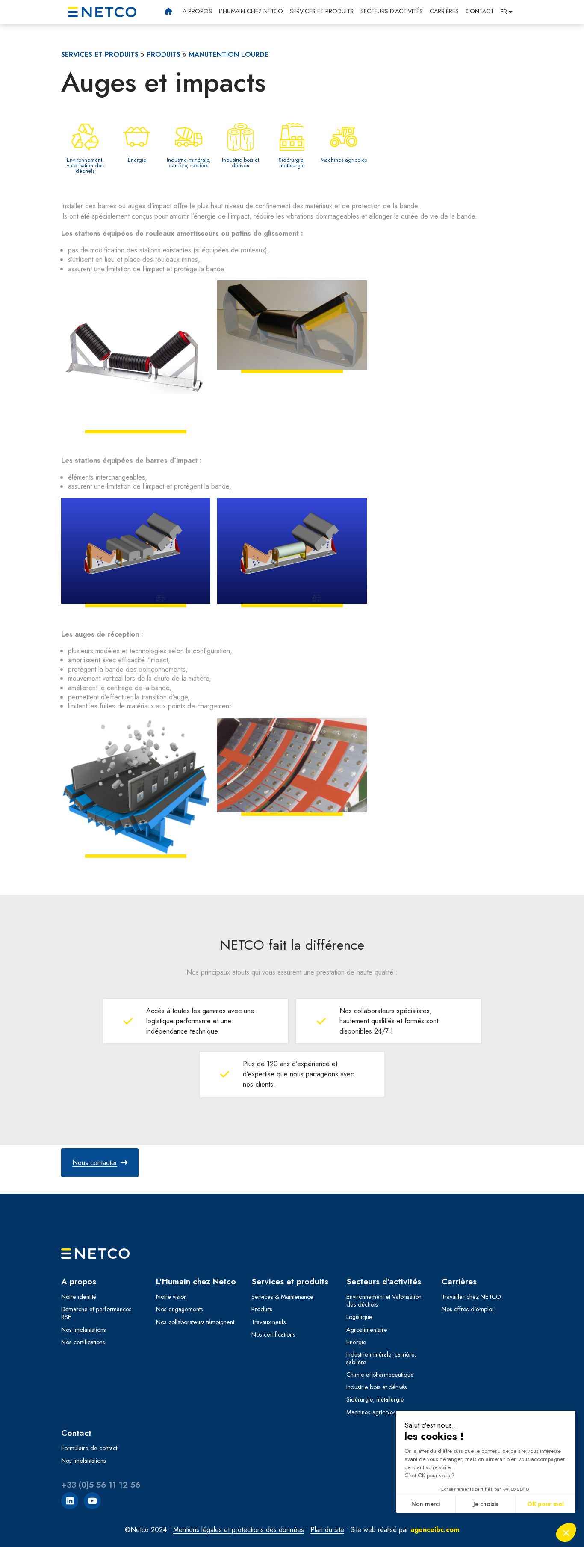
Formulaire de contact (89, 1448)
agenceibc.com (434, 1530)
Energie (356, 1342)
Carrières (444, 11)
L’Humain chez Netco (251, 11)
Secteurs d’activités (391, 11)
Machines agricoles (371, 1412)
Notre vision (171, 1296)
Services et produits (322, 11)
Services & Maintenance (282, 1296)
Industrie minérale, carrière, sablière (381, 1358)
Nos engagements (179, 1309)
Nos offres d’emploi (467, 1309)
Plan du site (327, 1530)
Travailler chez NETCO (471, 1296)
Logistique (359, 1317)
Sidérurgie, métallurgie (375, 1399)
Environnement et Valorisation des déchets (384, 1300)
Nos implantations (83, 1329)
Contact (480, 11)
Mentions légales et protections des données (238, 1530)
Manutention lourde (228, 54)
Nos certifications (83, 1342)
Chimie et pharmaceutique (380, 1374)
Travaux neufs (268, 1322)
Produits (163, 54)
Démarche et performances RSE (96, 1313)
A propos (197, 11)
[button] (506, 11)
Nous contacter (94, 1163)
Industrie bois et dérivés (376, 1387)
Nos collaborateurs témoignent (195, 1322)
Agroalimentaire (366, 1329)
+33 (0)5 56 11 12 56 (100, 1485)
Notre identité (78, 1296)
